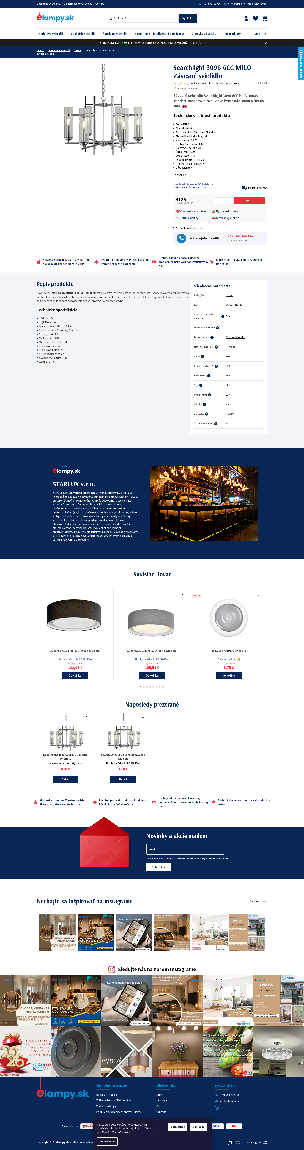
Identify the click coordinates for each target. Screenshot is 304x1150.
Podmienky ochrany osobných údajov (118, 1112)
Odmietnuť (178, 1127)
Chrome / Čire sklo (235, 337)
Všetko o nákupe (106, 1106)
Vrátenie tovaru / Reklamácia (113, 1100)
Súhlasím (199, 1127)
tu (131, 1132)
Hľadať (188, 18)
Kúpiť (249, 201)
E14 (228, 316)
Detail (65, 779)
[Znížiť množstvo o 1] (217, 201)
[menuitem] (53, 34)
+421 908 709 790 (211, 4)
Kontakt (99, 4)
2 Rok (229, 404)
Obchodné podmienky (49, 4)
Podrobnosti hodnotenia (224, 83)
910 (228, 395)
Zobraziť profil (258, 901)
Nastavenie (107, 1141)
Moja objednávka (257, 4)
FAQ (158, 1106)
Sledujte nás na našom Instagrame (157, 969)
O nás (159, 1095)
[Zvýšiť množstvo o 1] (229, 201)
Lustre (229, 295)
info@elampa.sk (236, 4)
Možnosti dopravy (257, 188)
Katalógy (161, 1100)
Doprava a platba (106, 1095)
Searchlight (192, 89)
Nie (227, 423)
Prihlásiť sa (159, 867)
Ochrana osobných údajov (78, 4)
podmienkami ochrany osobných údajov (202, 859)
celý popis (178, 175)
